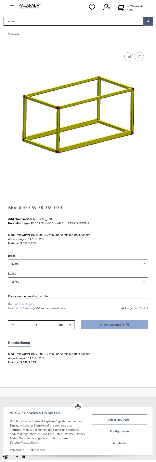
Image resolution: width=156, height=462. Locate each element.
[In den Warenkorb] (11, 46)
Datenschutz (36, 450)
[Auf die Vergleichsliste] (128, 56)
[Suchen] (148, 21)
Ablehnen (119, 443)
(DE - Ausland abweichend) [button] (51, 308)
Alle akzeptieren (119, 419)
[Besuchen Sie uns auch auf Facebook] (17, 456)
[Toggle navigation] (12, 5)
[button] (106, 8)
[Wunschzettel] (92, 8)
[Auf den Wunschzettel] (139, 56)
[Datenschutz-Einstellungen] (5, 456)
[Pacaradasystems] (29, 6)
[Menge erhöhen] (70, 325)
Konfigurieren (119, 431)
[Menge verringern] (12, 325)
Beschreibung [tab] (19, 343)
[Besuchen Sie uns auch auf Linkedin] (23, 456)
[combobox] (78, 264)
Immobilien (17, 450)
